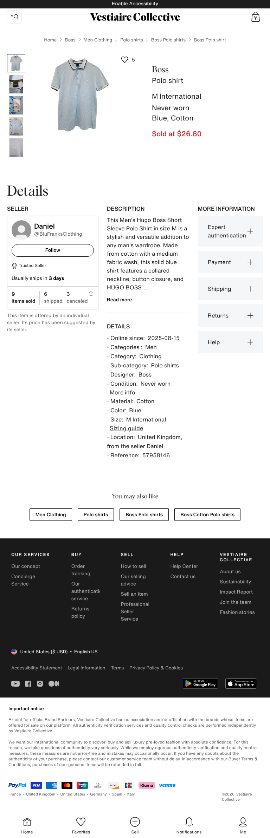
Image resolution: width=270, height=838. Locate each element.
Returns (218, 315)
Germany (98, 794)
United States (72, 794)
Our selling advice (133, 580)
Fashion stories (237, 612)
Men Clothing (98, 40)
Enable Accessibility (135, 3)
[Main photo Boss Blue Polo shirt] (16, 63)
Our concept (25, 566)
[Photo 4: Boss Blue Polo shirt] (16, 126)
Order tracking (80, 570)
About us (230, 571)
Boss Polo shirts (168, 40)
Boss (70, 40)
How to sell (133, 566)
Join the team (235, 602)
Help (214, 342)
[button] (256, 17)
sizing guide (126, 428)
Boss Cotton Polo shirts (207, 514)
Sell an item (134, 594)
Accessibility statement (36, 667)
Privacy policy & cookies (156, 667)
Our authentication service (88, 591)
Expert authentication (227, 231)
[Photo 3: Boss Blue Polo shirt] (16, 105)
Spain (117, 794)
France (14, 794)
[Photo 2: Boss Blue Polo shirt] (16, 84)
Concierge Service (23, 580)
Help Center (184, 566)
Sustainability (235, 581)
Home (50, 40)
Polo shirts (131, 40)
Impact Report (236, 592)
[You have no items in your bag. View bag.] (256, 17)
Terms (117, 667)
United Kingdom (41, 794)
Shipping (219, 288)
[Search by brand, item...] (14, 17)
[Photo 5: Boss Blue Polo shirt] (16, 147)
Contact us (182, 576)
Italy (131, 794)
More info (122, 392)
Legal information (86, 667)
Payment (219, 262)
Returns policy (80, 612)
